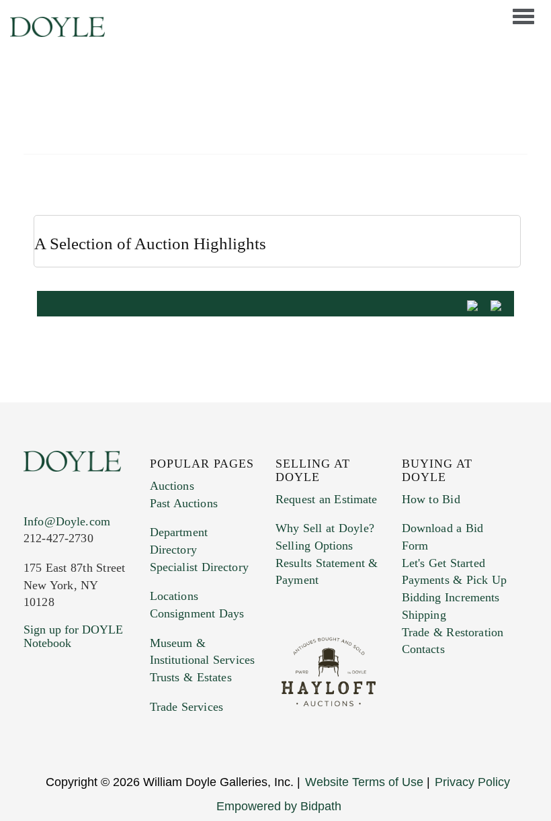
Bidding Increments (451, 597)
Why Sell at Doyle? (325, 528)
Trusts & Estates (191, 677)
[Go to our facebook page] (25, 729)
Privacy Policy (472, 782)
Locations (174, 596)
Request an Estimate (327, 499)
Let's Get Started (443, 563)
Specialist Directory (199, 567)
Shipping (424, 614)
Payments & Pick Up (454, 580)
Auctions (172, 485)
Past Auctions (184, 503)
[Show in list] (477, 304)
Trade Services (187, 707)
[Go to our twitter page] (28, 729)
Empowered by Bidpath (278, 806)
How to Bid (431, 499)
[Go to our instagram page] (35, 729)
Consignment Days (197, 613)
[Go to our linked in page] (32, 729)
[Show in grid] (501, 304)
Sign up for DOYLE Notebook (73, 636)
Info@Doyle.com (67, 521)
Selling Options (314, 545)
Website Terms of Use (364, 782)
